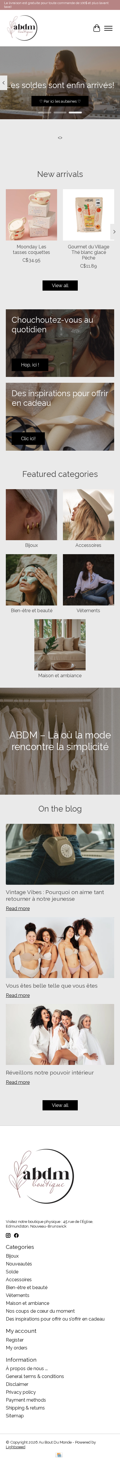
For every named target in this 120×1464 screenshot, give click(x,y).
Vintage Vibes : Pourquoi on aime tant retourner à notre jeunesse (55, 895)
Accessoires (88, 545)
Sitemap (15, 1416)
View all (60, 285)
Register (15, 1340)
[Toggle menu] (108, 28)
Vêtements (88, 610)
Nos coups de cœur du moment (40, 1311)
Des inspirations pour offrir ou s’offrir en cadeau (55, 1319)
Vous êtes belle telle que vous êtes (52, 985)
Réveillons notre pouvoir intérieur (50, 1072)
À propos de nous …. (27, 1368)
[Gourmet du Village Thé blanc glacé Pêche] (88, 215)
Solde (12, 1272)
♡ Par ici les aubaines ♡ (60, 101)
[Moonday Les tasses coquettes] (31, 215)
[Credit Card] (59, 1455)
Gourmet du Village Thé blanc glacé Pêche (88, 252)
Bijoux (31, 545)
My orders (16, 1348)
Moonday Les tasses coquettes (31, 249)
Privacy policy (21, 1392)
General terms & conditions (35, 1376)
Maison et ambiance (60, 675)
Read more (18, 908)
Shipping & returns (25, 1408)
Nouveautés (19, 1264)
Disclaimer (17, 1384)
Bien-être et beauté (31, 610)
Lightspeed (15, 1446)
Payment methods (26, 1400)
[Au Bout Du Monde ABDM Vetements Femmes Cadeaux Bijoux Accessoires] (22, 28)
